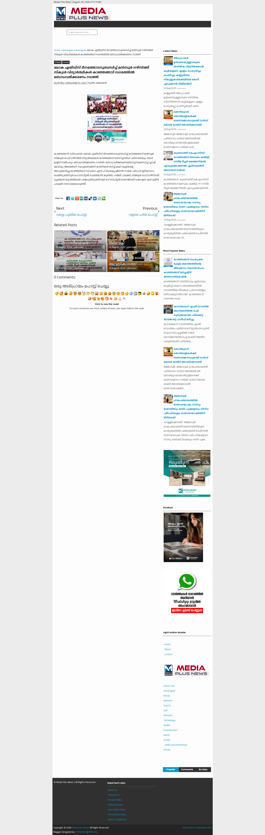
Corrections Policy (117, 814)
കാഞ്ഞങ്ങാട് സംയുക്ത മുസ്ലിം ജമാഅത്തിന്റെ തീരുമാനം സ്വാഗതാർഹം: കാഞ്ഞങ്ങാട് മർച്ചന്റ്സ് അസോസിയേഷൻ (184, 268)
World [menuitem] (167, 735)
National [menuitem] (168, 700)
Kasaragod (66, 62)
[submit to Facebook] (68, 198)
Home (167, 644)
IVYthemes (80, 832)
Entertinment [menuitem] (171, 730)
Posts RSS (188, 827)
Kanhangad (58, 62)
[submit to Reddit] (99, 198)
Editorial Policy (115, 805)
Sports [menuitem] (167, 705)
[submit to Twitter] (72, 198)
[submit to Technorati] (104, 198)
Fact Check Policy (117, 810)
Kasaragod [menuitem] (169, 691)
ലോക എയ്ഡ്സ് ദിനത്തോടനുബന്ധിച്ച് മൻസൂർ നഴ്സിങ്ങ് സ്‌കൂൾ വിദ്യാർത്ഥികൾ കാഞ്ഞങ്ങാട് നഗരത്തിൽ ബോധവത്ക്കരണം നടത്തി (101, 72)
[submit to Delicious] (90, 198)
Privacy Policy (115, 800)
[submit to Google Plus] (77, 198)
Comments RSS (204, 827)
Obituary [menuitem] (168, 715)
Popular (171, 769)
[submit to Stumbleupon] (81, 198)
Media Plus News (80, 827)
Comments (187, 769)
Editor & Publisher (117, 819)
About (167, 649)
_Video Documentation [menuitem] (175, 745)
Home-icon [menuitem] (169, 686)
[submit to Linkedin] (95, 198)
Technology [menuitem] (169, 720)
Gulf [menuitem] (165, 710)
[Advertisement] (154, 38)
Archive (203, 769)
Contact (168, 654)
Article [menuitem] (167, 740)
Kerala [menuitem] (167, 696)
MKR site (92, 832)
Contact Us (113, 795)
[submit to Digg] (86, 198)
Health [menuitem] (167, 725)
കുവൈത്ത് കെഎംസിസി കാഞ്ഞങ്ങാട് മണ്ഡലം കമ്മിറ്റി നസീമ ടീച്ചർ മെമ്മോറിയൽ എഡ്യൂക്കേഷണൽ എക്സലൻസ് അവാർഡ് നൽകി (186, 161)
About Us (112, 790)
